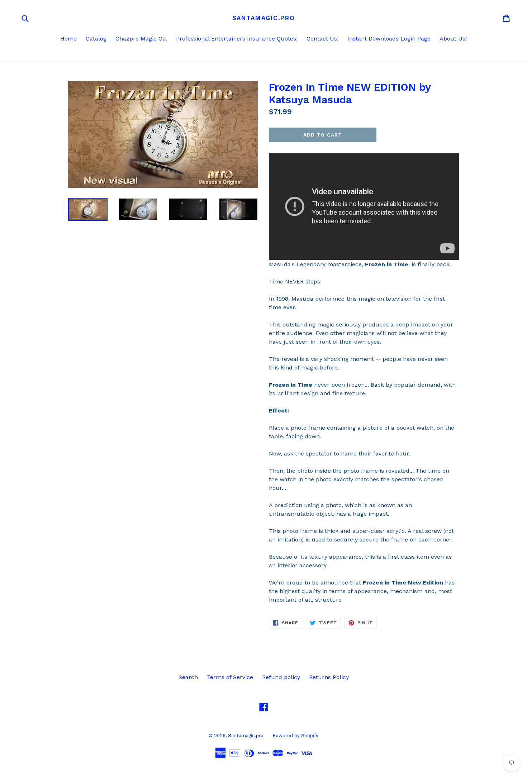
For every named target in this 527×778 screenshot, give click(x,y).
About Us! (453, 38)
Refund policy (281, 677)
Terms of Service (230, 677)
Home (68, 38)
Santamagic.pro (263, 18)
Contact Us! (322, 38)
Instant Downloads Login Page (389, 38)
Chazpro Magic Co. (141, 38)
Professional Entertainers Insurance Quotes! (237, 38)
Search (188, 677)
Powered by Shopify (295, 735)
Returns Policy (329, 677)
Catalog (96, 38)
